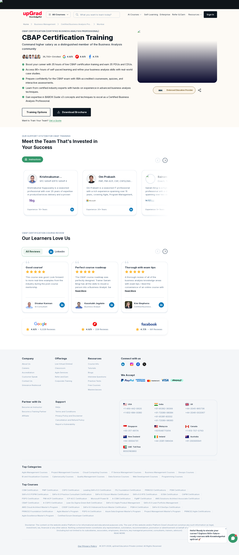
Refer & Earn (178, 14)
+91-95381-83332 (163, 416)
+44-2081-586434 (163, 441)
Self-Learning (151, 14)
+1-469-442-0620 (132, 408)
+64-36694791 (130, 441)
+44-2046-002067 (195, 412)
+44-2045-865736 (195, 408)
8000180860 (130, 451)
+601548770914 (162, 430)
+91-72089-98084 (163, 412)
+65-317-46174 (131, 430)
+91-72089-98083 (163, 420)
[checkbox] (78, 64)
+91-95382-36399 (163, 408)
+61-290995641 (193, 441)
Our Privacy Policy (87, 546)
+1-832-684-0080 (132, 412)
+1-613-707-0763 (194, 430)
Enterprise (165, 14)
